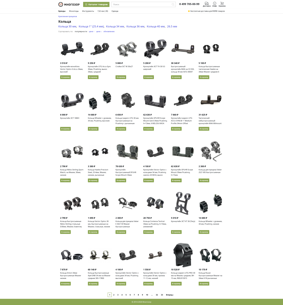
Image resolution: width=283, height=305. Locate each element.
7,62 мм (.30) (103, 11)
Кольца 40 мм (156, 26)
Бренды (62, 11)
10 (147, 295)
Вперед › (170, 295)
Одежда (115, 11)
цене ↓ (99, 31)
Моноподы (74, 11)
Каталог (98, 4)
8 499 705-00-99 (189, 4)
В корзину (65, 77)
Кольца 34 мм (115, 26)
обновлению (109, 31)
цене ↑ (91, 31)
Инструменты (88, 11)
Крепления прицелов (67, 16)
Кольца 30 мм (67, 26)
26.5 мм (172, 26)
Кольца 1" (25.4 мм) (91, 26)
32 (157, 295)
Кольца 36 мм (135, 26)
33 (162, 295)
